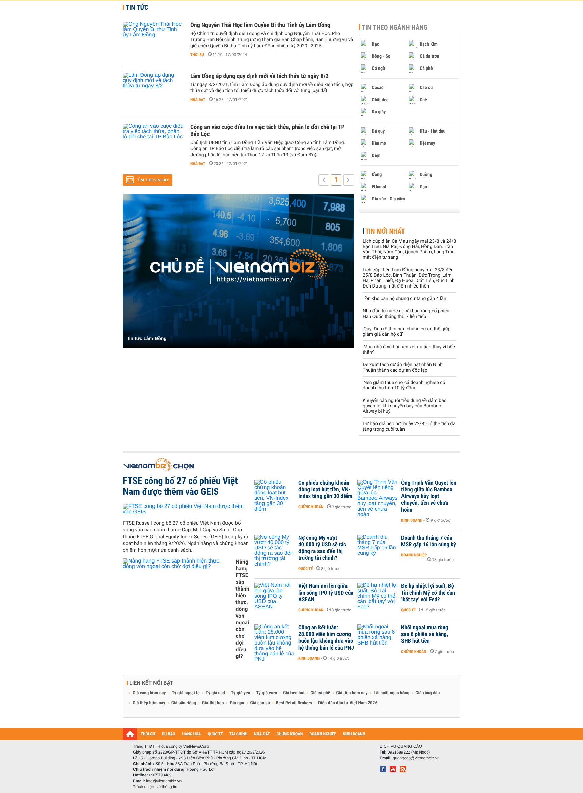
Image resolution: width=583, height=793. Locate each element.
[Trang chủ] (130, 734)
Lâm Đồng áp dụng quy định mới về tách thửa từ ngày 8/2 (259, 76)
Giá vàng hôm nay (149, 693)
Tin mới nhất (385, 231)
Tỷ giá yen (240, 693)
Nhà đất (197, 99)
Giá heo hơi (293, 693)
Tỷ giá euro (266, 693)
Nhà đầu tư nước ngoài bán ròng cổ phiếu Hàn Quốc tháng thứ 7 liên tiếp (406, 313)
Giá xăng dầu (427, 693)
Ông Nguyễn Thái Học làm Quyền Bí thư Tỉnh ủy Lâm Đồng (260, 25)
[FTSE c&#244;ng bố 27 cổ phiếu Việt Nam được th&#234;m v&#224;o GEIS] (186, 509)
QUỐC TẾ (215, 734)
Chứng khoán (311, 506)
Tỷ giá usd (215, 693)
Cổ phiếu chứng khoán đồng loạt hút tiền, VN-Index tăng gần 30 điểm (325, 490)
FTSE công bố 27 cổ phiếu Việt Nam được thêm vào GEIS (180, 486)
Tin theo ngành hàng (395, 27)
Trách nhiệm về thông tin (155, 786)
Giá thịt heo (213, 703)
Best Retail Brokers (294, 703)
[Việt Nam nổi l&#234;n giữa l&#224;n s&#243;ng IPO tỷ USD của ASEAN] (274, 596)
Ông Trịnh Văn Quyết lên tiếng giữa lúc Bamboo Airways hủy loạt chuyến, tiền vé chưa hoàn (428, 496)
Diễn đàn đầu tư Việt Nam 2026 (347, 703)
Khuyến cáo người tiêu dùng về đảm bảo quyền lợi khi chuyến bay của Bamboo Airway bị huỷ (405, 406)
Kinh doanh (411, 520)
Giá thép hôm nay (149, 703)
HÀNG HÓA (191, 734)
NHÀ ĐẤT (262, 734)
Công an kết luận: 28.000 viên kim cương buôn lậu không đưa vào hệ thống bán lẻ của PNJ (326, 637)
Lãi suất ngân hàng (391, 693)
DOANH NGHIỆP (322, 734)
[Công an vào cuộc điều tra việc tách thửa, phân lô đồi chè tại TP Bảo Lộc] (153, 144)
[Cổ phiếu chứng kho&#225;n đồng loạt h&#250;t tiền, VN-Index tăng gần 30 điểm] (274, 493)
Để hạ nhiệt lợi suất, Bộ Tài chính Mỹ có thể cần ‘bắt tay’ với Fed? (428, 593)
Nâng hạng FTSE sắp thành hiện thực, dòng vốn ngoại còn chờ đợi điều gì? (242, 608)
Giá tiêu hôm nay (352, 693)
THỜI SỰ (148, 734)
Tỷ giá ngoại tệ (186, 693)
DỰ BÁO (168, 734)
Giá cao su (260, 703)
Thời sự (197, 54)
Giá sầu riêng (183, 703)
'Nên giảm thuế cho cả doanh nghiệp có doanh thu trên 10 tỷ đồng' (404, 385)
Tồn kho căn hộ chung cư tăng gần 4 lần (404, 298)
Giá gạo (237, 703)
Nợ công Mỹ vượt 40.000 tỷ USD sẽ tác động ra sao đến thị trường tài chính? (322, 548)
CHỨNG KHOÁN (290, 734)
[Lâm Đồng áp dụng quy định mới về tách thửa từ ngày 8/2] (153, 93)
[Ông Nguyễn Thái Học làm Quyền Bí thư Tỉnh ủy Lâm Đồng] (153, 42)
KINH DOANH (354, 734)
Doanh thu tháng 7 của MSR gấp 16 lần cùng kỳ (428, 541)
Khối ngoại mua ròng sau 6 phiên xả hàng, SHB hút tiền (424, 634)
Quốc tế (305, 568)
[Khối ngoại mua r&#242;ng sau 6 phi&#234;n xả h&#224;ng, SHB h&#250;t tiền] (377, 637)
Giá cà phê (320, 693)
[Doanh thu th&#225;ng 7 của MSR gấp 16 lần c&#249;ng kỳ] (377, 548)
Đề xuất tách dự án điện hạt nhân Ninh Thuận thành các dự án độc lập (403, 367)
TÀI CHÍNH (238, 734)
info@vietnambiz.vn (164, 780)
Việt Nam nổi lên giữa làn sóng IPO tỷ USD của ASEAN (325, 593)
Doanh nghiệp (414, 555)
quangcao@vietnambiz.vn (416, 758)
